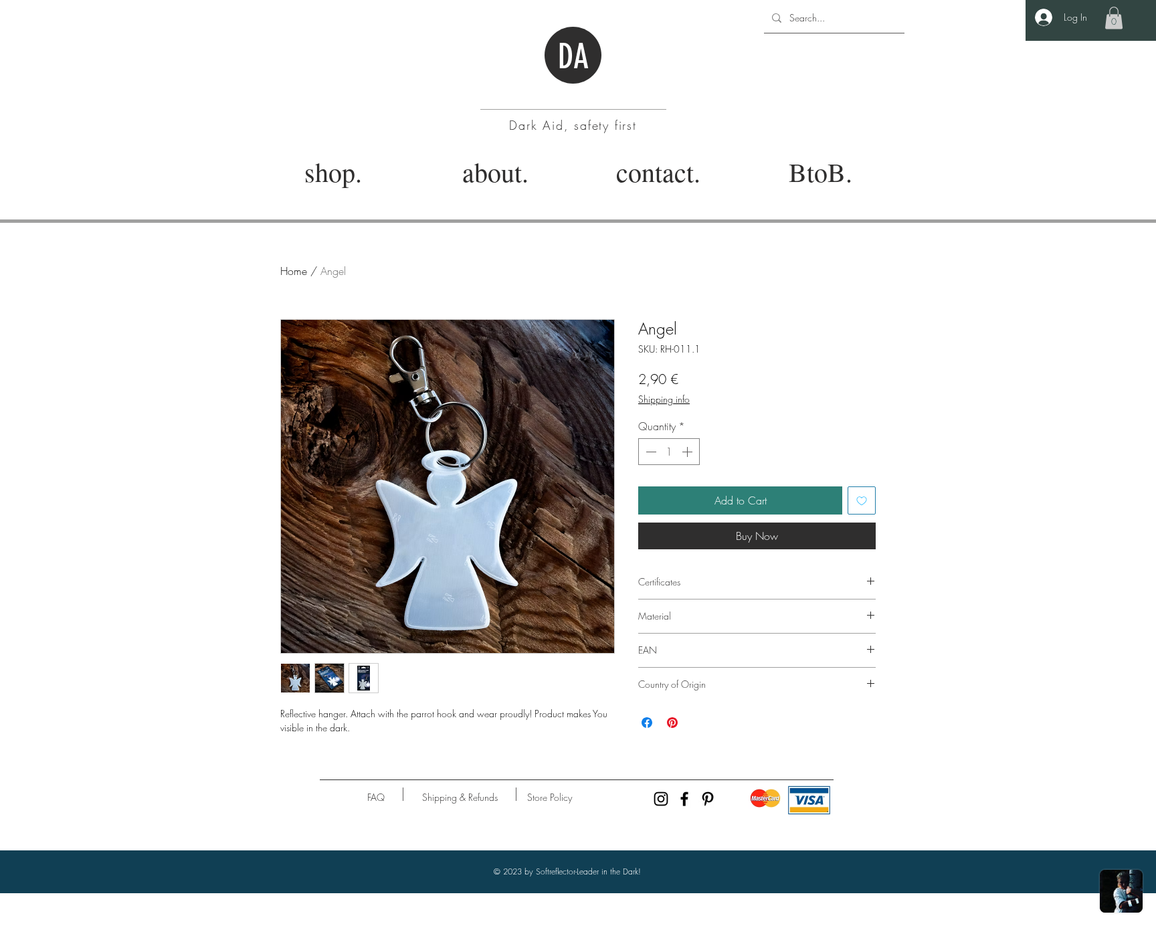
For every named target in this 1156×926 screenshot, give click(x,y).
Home (293, 271)
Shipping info (664, 399)
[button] (1113, 18)
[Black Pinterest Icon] (707, 799)
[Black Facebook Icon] (684, 799)
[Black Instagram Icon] (661, 799)
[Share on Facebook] (647, 723)
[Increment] (688, 451)
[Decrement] (649, 451)
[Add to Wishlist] (862, 500)
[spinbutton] (669, 451)
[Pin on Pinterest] (672, 723)
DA (573, 57)
